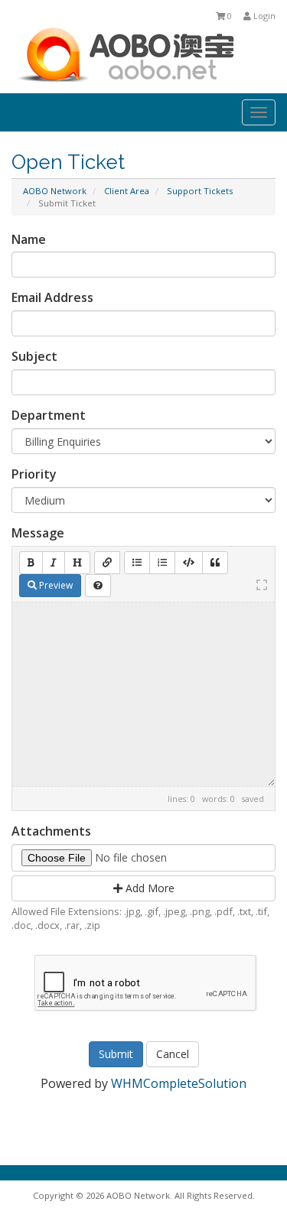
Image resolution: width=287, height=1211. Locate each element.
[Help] (98, 585)
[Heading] (77, 562)
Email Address (52, 297)
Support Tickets (200, 190)
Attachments (51, 831)
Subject (34, 356)
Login (263, 15)
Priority (34, 474)
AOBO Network (54, 190)
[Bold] (31, 562)
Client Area (126, 190)
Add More (148, 888)
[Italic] (53, 562)
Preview (55, 585)
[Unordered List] (137, 562)
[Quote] (215, 562)
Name (28, 239)
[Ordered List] (162, 562)
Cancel (172, 1054)
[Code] (188, 562)
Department (48, 415)
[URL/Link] (107, 562)
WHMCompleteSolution (178, 1083)
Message (37, 532)
